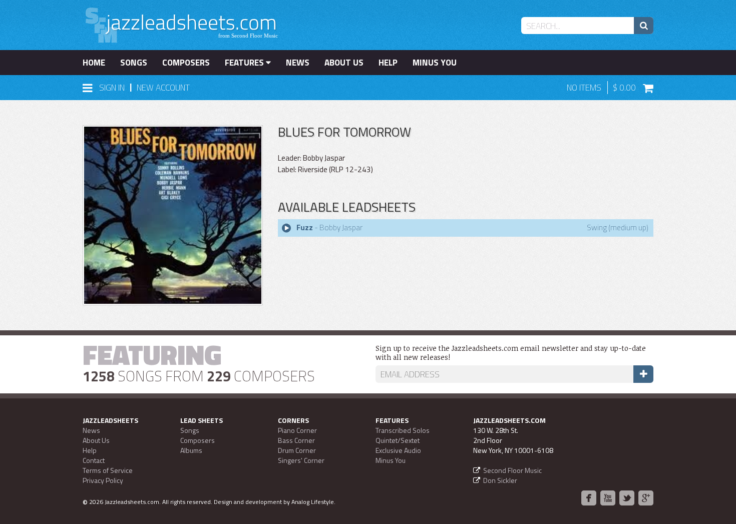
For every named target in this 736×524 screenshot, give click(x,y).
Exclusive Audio (398, 450)
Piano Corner (297, 430)
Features (245, 62)
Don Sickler (500, 480)
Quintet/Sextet (398, 440)
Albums (191, 450)
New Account (163, 87)
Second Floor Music (512, 470)
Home (94, 62)
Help (388, 62)
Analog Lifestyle (312, 501)
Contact (94, 460)
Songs (133, 62)
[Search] (643, 25)
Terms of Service (108, 470)
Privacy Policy (103, 480)
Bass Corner (296, 440)
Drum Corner (297, 450)
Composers (186, 62)
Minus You (435, 62)
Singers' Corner (301, 460)
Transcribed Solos (403, 430)
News (297, 62)
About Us (343, 62)
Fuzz (304, 227)
